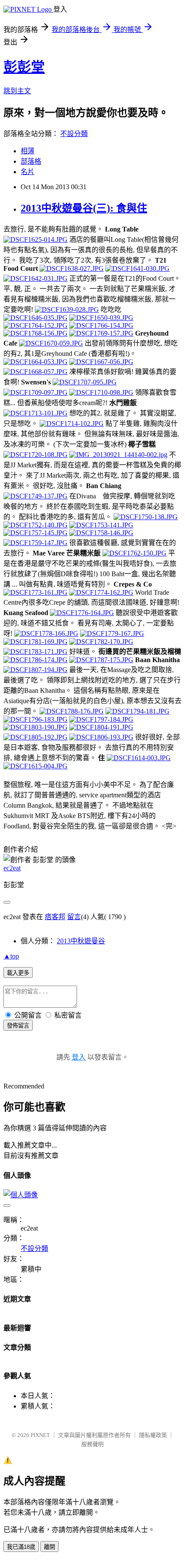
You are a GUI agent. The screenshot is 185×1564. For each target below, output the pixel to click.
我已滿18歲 (21, 1547)
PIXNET (40, 1435)
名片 (27, 171)
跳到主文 (17, 91)
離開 (49, 1547)
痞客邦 (55, 916)
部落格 (31, 161)
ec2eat (12, 868)
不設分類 (74, 133)
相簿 (27, 151)
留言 (74, 916)
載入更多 (18, 973)
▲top (11, 956)
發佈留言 (18, 1025)
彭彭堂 (24, 67)
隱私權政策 (153, 1435)
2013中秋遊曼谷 (81, 941)
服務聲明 (92, 1444)
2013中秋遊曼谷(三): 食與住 (84, 208)
